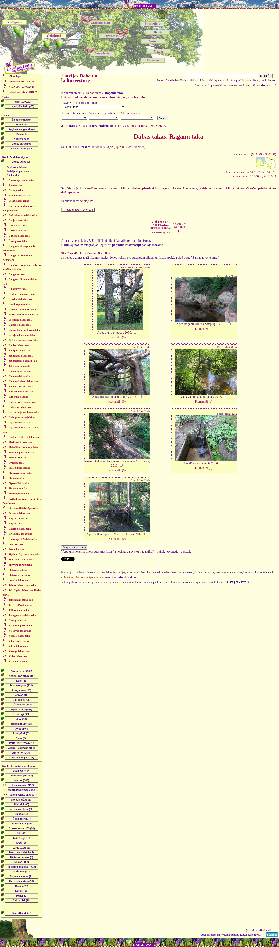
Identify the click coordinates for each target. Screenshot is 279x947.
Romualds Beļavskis (138, 267)
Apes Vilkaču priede (252, 188)
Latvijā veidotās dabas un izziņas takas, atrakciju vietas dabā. (103, 97)
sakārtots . (145, 125)
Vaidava (205, 188)
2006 (128, 332)
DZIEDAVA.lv (145, 6)
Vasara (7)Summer (179, 225)
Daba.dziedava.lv (24, 92)
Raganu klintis (223, 188)
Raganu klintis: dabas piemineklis (133, 188)
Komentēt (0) (117, 337)
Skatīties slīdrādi (72, 253)
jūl (179, 231)
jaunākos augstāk (160, 232)
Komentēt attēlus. (99, 253)
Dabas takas (93, 93)
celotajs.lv (86, 201)
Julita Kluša (230, 276)
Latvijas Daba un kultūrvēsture (79, 78)
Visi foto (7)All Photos (160, 224)
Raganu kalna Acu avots (178, 188)
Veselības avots (95, 188)
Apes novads (123, 147)
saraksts (22, 81)
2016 (222, 324)
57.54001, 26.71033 (254, 176)
